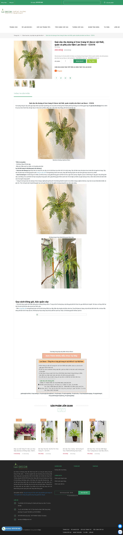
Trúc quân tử (17, 494)
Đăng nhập (4, 2)
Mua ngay (80, 61)
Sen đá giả (42, 494)
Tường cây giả (25, 494)
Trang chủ (17, 35)
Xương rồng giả (34, 494)
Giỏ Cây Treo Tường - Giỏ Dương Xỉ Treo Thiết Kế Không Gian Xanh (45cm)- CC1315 (73, 450)
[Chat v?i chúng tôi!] (120, 526)
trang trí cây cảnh (41, 172)
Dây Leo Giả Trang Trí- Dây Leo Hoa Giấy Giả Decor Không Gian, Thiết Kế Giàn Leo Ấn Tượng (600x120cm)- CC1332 (24, 450)
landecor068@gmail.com (25, 519)
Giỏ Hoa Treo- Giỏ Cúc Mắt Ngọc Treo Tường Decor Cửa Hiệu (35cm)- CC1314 (98, 450)
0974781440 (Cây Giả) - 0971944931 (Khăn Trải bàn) (32, 515)
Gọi (93, 61)
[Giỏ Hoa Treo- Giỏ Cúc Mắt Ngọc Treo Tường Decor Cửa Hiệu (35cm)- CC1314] (98, 431)
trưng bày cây (22, 308)
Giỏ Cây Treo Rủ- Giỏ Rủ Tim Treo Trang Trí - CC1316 (48, 449)
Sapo (39, 529)
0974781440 (39, 2)
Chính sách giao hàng (60, 481)
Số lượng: (57, 61)
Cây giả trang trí (27, 492)
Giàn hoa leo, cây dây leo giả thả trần (32, 35)
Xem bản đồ (84, 492)
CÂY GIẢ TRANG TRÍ (43, 27)
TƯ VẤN (106, 27)
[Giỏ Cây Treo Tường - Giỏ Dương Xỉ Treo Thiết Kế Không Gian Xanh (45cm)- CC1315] (74, 431)
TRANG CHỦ (14, 27)
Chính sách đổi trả (59, 484)
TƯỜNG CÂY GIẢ (77, 27)
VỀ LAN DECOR (27, 27)
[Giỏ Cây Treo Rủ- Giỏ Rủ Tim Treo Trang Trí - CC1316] (49, 431)
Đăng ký (11, 2)
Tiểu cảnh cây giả (37, 492)
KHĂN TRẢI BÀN (93, 27)
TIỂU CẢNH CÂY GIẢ (61, 27)
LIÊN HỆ (117, 27)
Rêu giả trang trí (47, 492)
